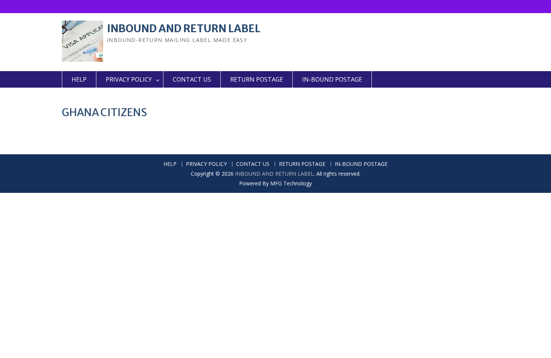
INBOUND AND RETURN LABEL (184, 28)
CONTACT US (192, 79)
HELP (79, 79)
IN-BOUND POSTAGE (332, 79)
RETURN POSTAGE (256, 79)
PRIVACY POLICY (129, 79)
